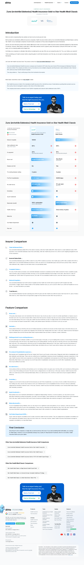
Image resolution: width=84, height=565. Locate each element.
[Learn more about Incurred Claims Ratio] (22, 258)
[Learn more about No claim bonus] (18, 367)
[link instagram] (71, 534)
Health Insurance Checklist (46, 519)
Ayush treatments (14, 392)
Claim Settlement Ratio (15, 247)
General (32, 527)
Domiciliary (12, 379)
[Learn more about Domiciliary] (16, 379)
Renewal (68, 524)
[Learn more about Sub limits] (15, 326)
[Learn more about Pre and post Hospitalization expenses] (31, 352)
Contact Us (68, 530)
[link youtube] (62, 534)
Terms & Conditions (70, 511)
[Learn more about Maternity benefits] (20, 403)
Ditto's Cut (70, 554)
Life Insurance (34, 521)
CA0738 (30, 550)
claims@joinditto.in (16, 534)
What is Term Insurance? (57, 515)
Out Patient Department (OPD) (17, 414)
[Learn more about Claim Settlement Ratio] (22, 247)
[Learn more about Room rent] (15, 313)
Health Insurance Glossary (70, 521)
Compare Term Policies (48, 527)
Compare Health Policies (46, 525)
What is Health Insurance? (58, 512)
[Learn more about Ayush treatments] (20, 392)
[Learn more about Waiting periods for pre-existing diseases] (33, 337)
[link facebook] (74, 534)
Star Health (26, 79)
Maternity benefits (14, 403)
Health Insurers (69, 515)
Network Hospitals (14, 280)
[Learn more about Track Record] (17, 291)
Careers (71, 529)
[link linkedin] (68, 534)
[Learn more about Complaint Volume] (20, 269)
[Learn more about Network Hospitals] (20, 280)
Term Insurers (69, 517)
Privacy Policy (69, 513)
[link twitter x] (65, 534)
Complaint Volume (14, 269)
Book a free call (11, 523)
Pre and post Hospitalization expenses (20, 352)
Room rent (12, 313)
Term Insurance (34, 513)
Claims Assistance (70, 519)
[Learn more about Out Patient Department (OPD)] (26, 414)
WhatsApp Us (21, 523)
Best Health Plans (58, 518)
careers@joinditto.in (10, 541)
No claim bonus (13, 366)
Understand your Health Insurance (48, 512)
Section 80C (57, 527)
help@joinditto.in (16, 529)
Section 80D (57, 526)
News (32, 525)
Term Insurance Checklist (46, 522)
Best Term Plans (58, 519)
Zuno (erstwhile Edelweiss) (43, 61)
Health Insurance (34, 511)
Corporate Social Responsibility (70, 526)
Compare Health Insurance (42, 9)
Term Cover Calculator (47, 529)
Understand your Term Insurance (47, 515)
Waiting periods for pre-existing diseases (21, 337)
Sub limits (12, 326)
